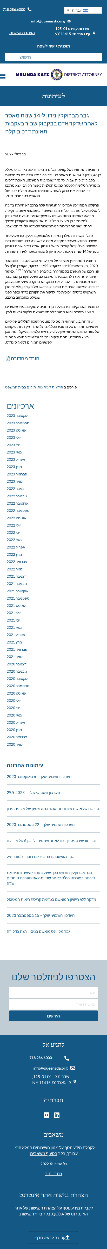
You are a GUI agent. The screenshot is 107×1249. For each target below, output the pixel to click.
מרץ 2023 (14, 466)
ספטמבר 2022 (18, 510)
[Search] (9, 57)
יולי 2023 (14, 437)
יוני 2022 (13, 532)
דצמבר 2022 (16, 488)
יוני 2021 (13, 620)
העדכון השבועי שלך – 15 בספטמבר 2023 (41, 915)
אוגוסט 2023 (16, 430)
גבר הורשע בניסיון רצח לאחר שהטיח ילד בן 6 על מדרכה (51, 840)
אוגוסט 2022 (16, 518)
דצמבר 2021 (16, 576)
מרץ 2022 (14, 554)
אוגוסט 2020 (16, 693)
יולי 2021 (14, 612)
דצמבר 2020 (16, 664)
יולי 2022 (14, 525)
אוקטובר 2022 (18, 503)
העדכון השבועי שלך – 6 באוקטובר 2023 (39, 776)
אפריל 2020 (16, 722)
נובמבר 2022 (17, 496)
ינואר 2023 (15, 481)
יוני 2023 (13, 445)
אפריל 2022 (16, 547)
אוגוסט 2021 (16, 605)
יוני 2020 (13, 707)
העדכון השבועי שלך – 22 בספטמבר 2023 (41, 824)
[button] (83, 10)
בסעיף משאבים (43, 1153)
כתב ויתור (53, 1173)
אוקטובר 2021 (18, 591)
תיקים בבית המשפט (20, 387)
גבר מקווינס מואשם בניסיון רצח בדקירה (38, 931)
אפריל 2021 (16, 634)
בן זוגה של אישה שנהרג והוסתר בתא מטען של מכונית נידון (53, 808)
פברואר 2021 (17, 649)
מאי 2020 (14, 715)
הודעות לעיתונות (50, 387)
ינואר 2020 (15, 744)
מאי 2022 (14, 539)
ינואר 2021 (15, 656)
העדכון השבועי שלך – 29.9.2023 (33, 792)
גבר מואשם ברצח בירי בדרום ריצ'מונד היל (40, 856)
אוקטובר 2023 (18, 415)
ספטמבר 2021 (18, 598)
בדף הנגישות (31, 1213)
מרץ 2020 (14, 729)
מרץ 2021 (14, 642)
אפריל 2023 (16, 459)
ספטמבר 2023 (18, 423)
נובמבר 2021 (17, 583)
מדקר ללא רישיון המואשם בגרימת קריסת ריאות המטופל (51, 899)
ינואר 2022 (15, 569)
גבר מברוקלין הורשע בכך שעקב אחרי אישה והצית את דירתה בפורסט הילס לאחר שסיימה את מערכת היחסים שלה (51, 878)
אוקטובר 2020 (18, 678)
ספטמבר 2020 (18, 685)
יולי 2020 (14, 700)
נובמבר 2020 (17, 671)
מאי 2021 (14, 627)
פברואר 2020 (17, 737)
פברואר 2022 (17, 561)
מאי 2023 (14, 452)
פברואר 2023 (17, 474)
